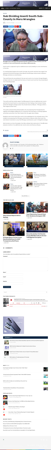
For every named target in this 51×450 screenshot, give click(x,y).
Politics (5, 13)
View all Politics (25, 195)
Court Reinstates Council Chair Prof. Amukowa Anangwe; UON (36, 215)
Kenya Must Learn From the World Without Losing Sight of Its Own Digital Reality (19, 430)
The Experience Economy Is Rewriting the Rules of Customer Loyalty (17, 428)
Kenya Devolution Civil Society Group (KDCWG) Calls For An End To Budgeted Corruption (36, 235)
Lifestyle (45, 445)
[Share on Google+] (15, 26)
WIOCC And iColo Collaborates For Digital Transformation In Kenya (23, 346)
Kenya (35, 172)
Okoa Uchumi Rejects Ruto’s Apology (12, 216)
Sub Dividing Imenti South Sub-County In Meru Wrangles (38, 131)
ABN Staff (13, 180)
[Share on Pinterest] (18, 26)
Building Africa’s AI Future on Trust (10, 425)
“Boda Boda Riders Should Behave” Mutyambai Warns (13, 387)
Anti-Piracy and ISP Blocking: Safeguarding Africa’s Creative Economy (17, 421)
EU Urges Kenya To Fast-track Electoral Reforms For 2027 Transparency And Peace (12, 239)
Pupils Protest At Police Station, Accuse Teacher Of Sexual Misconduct (24, 351)
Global (46, 446)
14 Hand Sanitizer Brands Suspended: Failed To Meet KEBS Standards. (17, 374)
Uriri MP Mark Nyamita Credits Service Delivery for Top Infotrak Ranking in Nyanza (16, 176)
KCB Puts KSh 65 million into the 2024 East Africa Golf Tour (15, 381)
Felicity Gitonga (10, 22)
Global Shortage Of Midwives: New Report (16, 406)
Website (5, 281)
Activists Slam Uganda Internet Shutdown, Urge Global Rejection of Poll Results (16, 188)
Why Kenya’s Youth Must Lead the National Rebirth (40, 175)
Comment (5, 256)
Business (35, 181)
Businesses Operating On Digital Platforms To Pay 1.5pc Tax (20, 395)
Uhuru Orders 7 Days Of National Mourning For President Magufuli (21, 412)
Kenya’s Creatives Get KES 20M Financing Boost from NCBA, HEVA (16, 423)
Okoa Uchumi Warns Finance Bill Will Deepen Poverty (40, 184)
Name (4, 272)
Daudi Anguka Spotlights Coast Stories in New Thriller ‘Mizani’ (15, 367)
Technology (39, 445)
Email (4, 276)
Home (28, 445)
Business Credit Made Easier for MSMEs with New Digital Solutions (21, 401)
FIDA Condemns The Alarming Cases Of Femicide (19, 357)
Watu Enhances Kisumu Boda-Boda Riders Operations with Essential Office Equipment (27, 340)
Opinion (11, 172)
